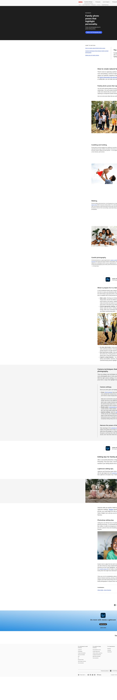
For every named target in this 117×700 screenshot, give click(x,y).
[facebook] (88, 674)
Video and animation (81, 654)
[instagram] (90, 674)
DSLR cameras (108, 392)
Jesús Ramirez (107, 590)
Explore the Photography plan (94, 32)
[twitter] (92, 674)
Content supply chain (96, 651)
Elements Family (80, 659)
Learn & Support (106, 1)
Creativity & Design (88, 1)
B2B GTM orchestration (96, 656)
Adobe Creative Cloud (86, 4)
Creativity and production (97, 654)
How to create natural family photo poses (95, 48)
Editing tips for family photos (92, 55)
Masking (111, 509)
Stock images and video (82, 661)
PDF (78, 656)
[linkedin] (94, 674)
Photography (97, 1)
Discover (98, 4)
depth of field (94, 204)
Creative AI (80, 649)
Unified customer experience (97, 653)
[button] (82, 675)
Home (80, 4)
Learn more (103, 627)
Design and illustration (81, 653)
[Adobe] (80, 2)
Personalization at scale (97, 649)
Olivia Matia (100, 590)
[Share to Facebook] (115, 605)
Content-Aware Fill (103, 569)
